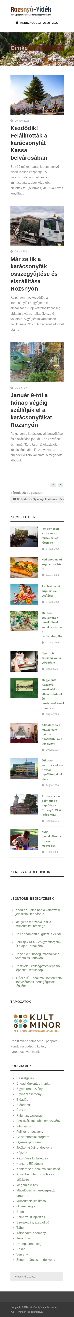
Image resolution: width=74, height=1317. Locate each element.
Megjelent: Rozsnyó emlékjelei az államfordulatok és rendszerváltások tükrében (53, 694)
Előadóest (23, 1105)
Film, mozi (23, 1126)
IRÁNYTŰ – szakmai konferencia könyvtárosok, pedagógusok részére (38, 982)
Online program (27, 1206)
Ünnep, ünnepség (28, 1243)
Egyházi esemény (28, 1094)
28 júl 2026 (52, 669)
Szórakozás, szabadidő (32, 1222)
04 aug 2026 (53, 602)
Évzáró (21, 1110)
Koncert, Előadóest (29, 1163)
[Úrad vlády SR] (37, 1022)
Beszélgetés (25, 1078)
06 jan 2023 (21, 387)
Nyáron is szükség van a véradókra (51, 658)
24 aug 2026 (53, 549)
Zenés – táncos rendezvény (35, 1259)
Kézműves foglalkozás (32, 1158)
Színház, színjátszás (30, 1217)
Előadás (22, 1099)
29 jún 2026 (52, 749)
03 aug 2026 (53, 642)
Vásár (20, 1249)
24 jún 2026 (52, 785)
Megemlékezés (27, 1185)
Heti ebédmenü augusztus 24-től (52, 564)
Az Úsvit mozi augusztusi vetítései (51, 591)
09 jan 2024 (21, 251)
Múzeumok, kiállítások (31, 1201)
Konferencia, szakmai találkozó (38, 1169)
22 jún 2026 (52, 821)
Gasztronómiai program (32, 1137)
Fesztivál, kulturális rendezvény (38, 1121)
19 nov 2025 (22, 120)
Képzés (21, 1153)
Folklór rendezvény (29, 1131)
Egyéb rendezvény (29, 1088)
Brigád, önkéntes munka (33, 1083)
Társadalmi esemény (31, 1233)
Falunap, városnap (29, 1115)
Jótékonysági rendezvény (34, 1147)
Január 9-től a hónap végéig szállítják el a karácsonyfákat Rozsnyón (31, 410)
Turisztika (23, 1238)
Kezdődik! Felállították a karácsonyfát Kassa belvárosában (28, 143)
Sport (20, 1211)
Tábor (20, 1227)
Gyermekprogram (28, 1142)
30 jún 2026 (52, 714)
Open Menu (59, 11)
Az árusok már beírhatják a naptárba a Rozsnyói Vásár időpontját (52, 805)
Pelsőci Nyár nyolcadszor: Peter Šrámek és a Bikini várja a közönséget (38, 499)
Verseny (22, 1254)
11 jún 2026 (52, 852)
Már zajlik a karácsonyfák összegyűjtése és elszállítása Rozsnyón (34, 274)
